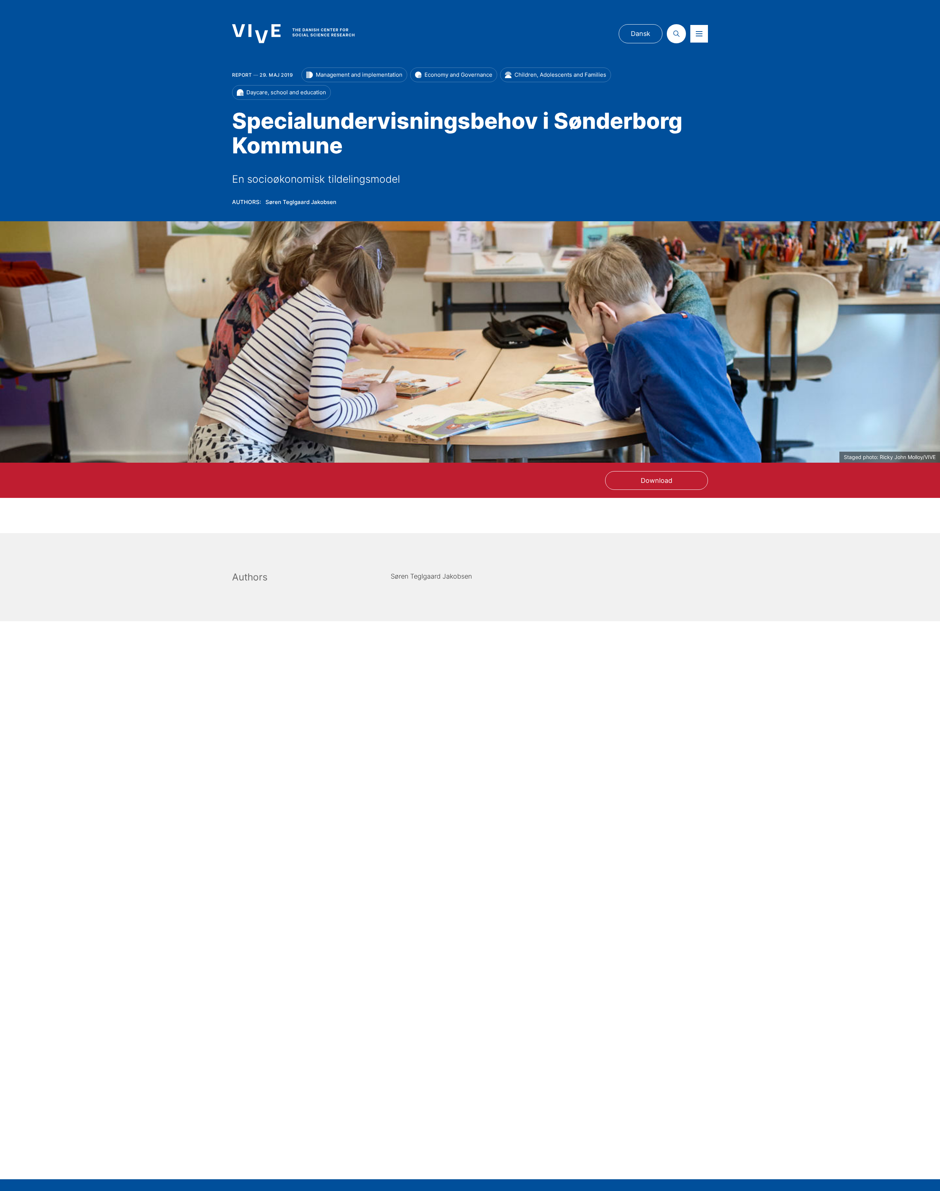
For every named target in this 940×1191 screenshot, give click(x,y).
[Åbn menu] (699, 34)
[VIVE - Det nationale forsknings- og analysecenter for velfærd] (300, 33)
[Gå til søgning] (676, 33)
